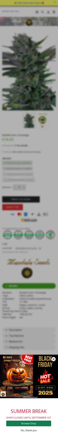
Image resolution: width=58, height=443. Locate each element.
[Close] (53, 359)
